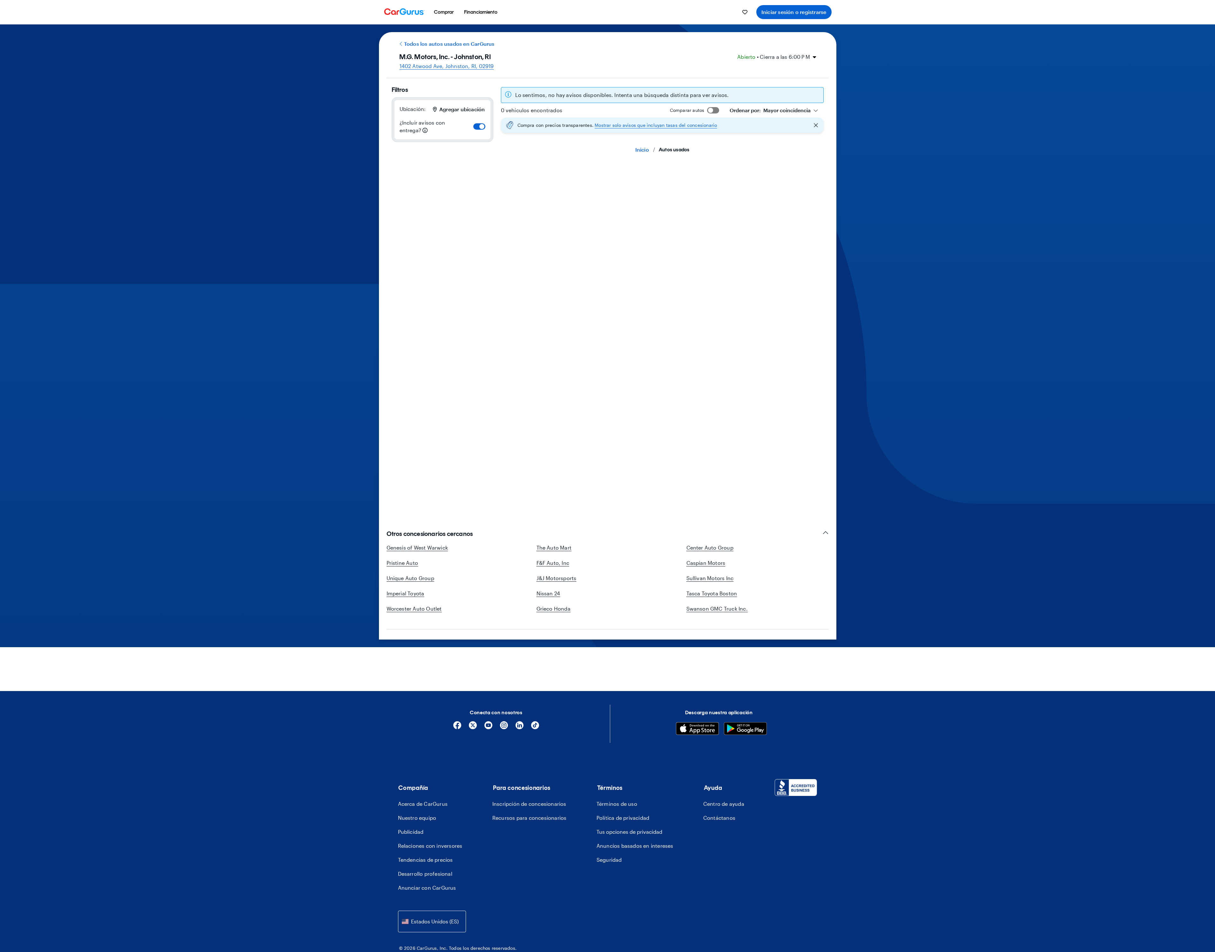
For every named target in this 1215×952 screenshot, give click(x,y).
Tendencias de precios (425, 860)
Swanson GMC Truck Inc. (717, 609)
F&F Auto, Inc (553, 563)
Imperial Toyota (405, 593)
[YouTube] (488, 727)
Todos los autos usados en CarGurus (449, 44)
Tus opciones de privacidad (629, 832)
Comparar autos (687, 110)
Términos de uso (617, 804)
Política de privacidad (623, 818)
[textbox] (770, 110)
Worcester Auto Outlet (414, 609)
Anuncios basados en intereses (635, 846)
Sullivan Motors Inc (710, 578)
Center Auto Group (709, 547)
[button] (662, 125)
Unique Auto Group (410, 578)
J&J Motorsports (557, 578)
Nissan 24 (548, 593)
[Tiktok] (535, 727)
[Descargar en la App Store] (697, 729)
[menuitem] (444, 12)
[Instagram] (504, 727)
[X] (473, 727)
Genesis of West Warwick (417, 547)
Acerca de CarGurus (423, 804)
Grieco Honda (553, 609)
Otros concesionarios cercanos (430, 534)
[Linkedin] (519, 727)
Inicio (642, 150)
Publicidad (411, 832)
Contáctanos (719, 818)
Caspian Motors (706, 563)
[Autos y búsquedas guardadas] (745, 12)
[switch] (479, 126)
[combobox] (774, 110)
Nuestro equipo (417, 818)
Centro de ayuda (723, 804)
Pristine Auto (402, 563)
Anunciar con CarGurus (427, 888)
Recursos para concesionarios (529, 818)
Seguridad (609, 860)
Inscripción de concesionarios (529, 804)
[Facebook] (457, 727)
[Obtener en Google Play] (745, 729)
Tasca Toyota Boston (711, 593)
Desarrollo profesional (425, 874)
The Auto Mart (554, 547)
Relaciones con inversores (430, 846)
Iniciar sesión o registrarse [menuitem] (794, 12)
